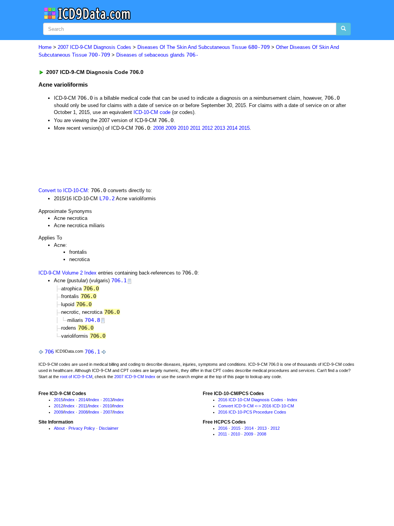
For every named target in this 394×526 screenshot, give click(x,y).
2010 (183, 128)
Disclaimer (109, 428)
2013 (219, 128)
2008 (158, 128)
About (59, 428)
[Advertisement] (176, 158)
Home (45, 47)
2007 (107, 412)
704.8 (92, 320)
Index (69, 399)
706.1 (119, 280)
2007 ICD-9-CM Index (134, 376)
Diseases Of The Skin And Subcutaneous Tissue (203, 47)
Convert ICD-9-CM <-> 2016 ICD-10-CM (256, 406)
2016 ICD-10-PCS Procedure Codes (252, 412)
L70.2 (107, 198)
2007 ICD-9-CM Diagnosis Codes (94, 47)
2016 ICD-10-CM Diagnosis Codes (250, 399)
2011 (195, 128)
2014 (232, 128)
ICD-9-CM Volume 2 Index (67, 273)
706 (49, 351)
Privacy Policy (81, 428)
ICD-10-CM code (152, 112)
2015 (244, 128)
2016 (222, 428)
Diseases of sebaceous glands (157, 55)
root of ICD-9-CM (76, 376)
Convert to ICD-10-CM (63, 190)
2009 (170, 128)
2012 (207, 128)
